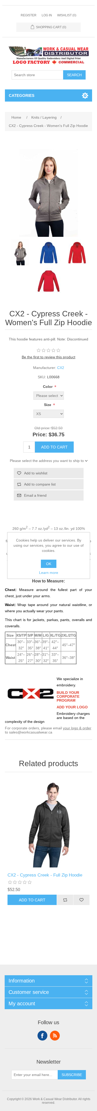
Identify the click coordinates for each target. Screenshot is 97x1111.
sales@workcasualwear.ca (30, 732)
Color (48, 386)
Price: (40, 434)
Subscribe (72, 1075)
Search (74, 75)
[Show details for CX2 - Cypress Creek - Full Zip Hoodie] (48, 823)
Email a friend (35, 495)
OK (48, 564)
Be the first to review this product (48, 357)
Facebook (42, 1036)
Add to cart (54, 447)
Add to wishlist (35, 473)
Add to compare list (40, 484)
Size (48, 405)
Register (28, 15)
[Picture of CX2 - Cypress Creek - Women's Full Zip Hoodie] (20, 252)
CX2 (60, 368)
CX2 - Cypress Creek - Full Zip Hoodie (45, 875)
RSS (55, 1036)
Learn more (48, 573)
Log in (47, 15)
